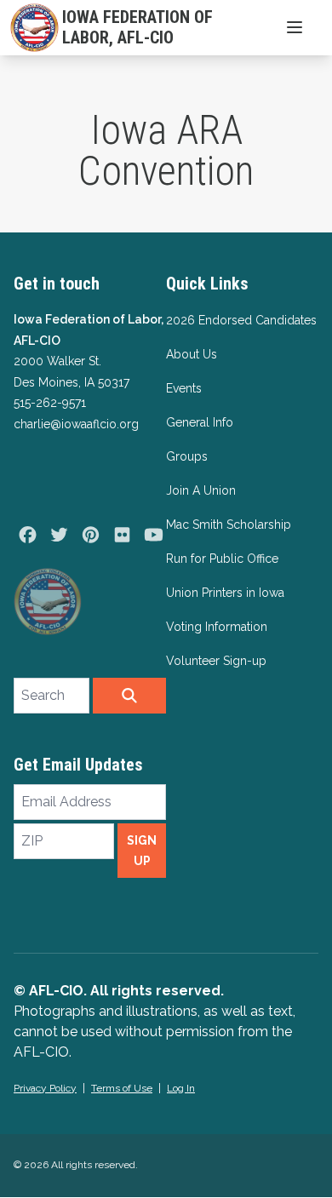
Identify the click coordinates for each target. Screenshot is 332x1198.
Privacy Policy (45, 1088)
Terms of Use (121, 1088)
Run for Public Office (222, 558)
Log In (181, 1088)
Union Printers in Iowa (225, 592)
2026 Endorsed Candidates (241, 320)
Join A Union (201, 490)
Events (184, 388)
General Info (199, 422)
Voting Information (216, 626)
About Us (191, 354)
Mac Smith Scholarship (228, 524)
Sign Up (142, 851)
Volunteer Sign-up (216, 661)
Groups (187, 456)
